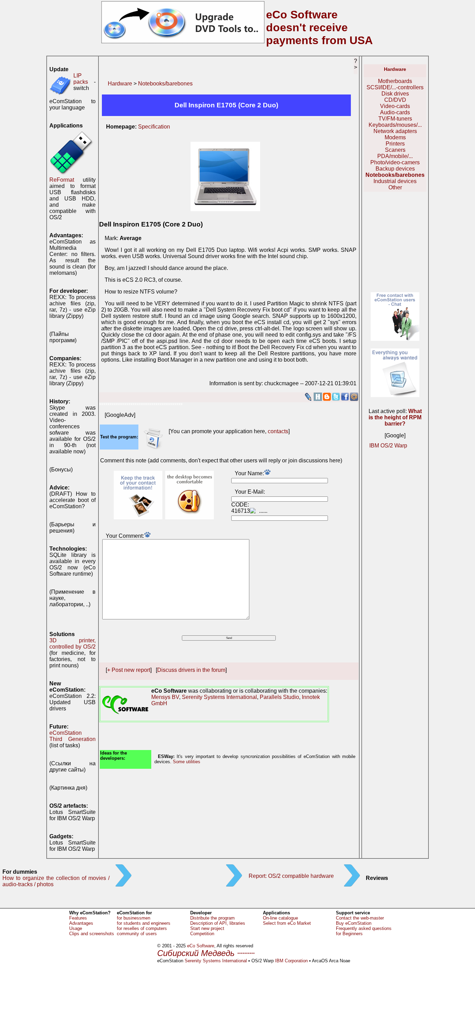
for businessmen (133, 918)
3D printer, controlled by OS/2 (72, 643)
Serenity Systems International (219, 697)
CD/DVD (395, 100)
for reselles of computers (142, 928)
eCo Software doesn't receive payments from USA (319, 27)
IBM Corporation (291, 960)
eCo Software (200, 945)
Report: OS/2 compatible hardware (291, 876)
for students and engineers (143, 923)
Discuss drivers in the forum (191, 670)
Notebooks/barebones (165, 84)
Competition (202, 933)
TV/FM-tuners (395, 119)
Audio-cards (395, 112)
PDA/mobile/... (395, 156)
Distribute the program (212, 918)
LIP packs (80, 79)
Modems (395, 137)
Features (78, 918)
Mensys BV (165, 697)
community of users (137, 933)
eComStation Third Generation (72, 736)
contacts (278, 431)
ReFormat (61, 180)
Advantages (81, 923)
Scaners (395, 150)
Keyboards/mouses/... (395, 125)
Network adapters (395, 131)
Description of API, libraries (217, 923)
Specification (154, 127)
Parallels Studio (279, 697)
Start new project (207, 928)
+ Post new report (128, 670)
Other (395, 187)
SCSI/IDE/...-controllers (395, 87)
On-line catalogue (280, 918)
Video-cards (395, 106)
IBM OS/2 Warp (388, 445)
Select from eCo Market (287, 923)
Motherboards (395, 81)
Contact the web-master (360, 918)
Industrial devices (395, 181)
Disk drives (395, 94)
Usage (75, 928)
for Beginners (349, 933)
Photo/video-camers (395, 162)
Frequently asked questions (364, 928)
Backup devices (395, 169)
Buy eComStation (353, 923)
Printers (395, 144)
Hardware (120, 84)
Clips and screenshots (91, 933)
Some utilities (186, 761)
